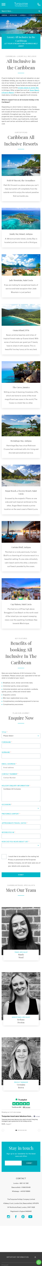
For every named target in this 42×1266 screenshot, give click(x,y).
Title (4, 732)
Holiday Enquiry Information (16, 786)
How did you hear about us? (15, 842)
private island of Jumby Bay (28, 88)
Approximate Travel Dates (14, 823)
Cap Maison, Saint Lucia (21, 603)
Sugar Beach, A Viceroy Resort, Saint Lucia (21, 489)
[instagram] (10, 1217)
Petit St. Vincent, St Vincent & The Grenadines (21, 177)
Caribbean (23, 15)
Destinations (13, 15)
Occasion (7, 804)
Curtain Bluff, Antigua (21, 546)
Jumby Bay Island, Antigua (21, 227)
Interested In (8, 832)
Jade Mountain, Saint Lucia (21, 275)
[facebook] (17, 1217)
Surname (6, 752)
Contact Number (10, 774)
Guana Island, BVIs (21, 329)
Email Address (9, 764)
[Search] (39, 11)
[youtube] (32, 1217)
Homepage (4, 15)
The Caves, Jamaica (21, 384)
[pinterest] (24, 1217)
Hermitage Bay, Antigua (21, 436)
